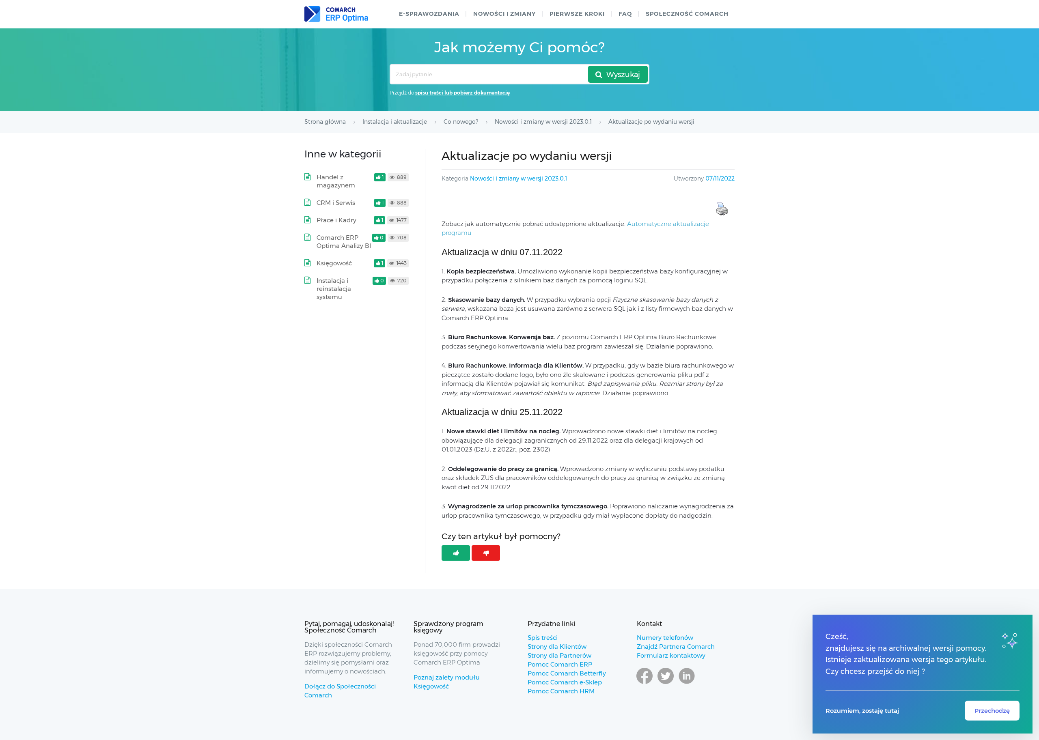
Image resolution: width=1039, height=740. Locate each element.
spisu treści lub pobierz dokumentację (462, 93)
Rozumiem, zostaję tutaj (862, 710)
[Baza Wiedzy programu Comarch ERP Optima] (336, 14)
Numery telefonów (665, 637)
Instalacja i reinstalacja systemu (334, 289)
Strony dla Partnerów (559, 655)
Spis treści (543, 637)
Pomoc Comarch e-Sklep (565, 682)
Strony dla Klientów (557, 646)
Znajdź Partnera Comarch (676, 646)
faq (625, 13)
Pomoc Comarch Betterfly (567, 673)
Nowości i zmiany (504, 13)
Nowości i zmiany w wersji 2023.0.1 (518, 178)
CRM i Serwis (336, 203)
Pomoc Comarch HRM (561, 691)
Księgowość (334, 263)
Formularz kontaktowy (671, 655)
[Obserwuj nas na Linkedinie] (686, 683)
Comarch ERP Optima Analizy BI (344, 242)
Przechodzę (992, 710)
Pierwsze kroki (577, 13)
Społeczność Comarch (687, 13)
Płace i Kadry (336, 220)
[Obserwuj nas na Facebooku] (644, 683)
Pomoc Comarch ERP (560, 664)
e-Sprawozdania (429, 13)
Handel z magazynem (336, 181)
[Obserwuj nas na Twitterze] (665, 683)
